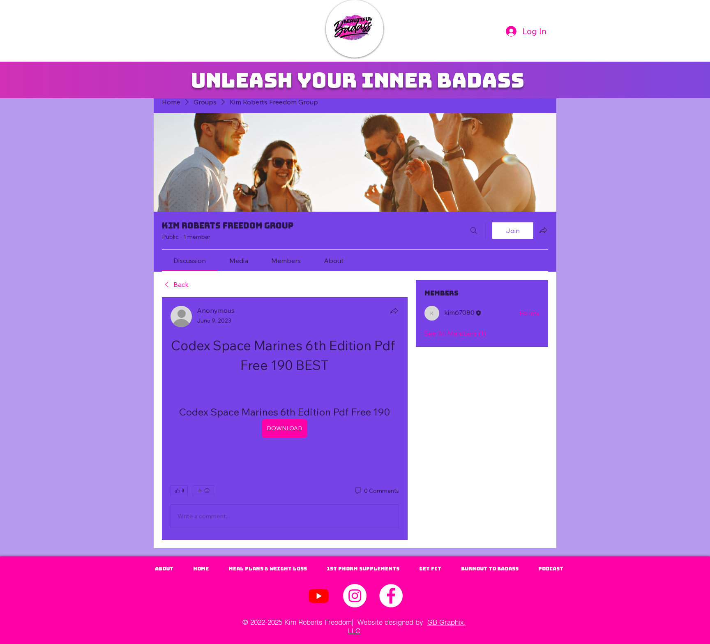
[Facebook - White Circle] (391, 595)
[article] (285, 418)
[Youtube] (318, 595)
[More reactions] (203, 490)
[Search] (474, 230)
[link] (189, 260)
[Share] (394, 311)
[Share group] (543, 230)
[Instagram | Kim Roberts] (355, 595)
